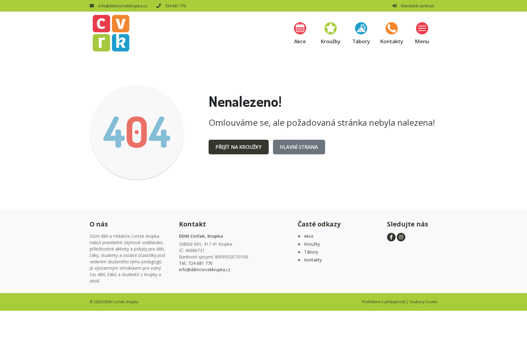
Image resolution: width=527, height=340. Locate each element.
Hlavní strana (299, 147)
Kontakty (312, 260)
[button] (422, 33)
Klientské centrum (417, 6)
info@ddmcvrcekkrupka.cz (122, 6)
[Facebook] (391, 237)
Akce (308, 236)
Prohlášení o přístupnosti (384, 301)
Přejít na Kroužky (239, 147)
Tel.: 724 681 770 (196, 263)
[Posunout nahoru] (513, 326)
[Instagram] (401, 237)
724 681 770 (175, 6)
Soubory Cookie (423, 301)
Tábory (311, 252)
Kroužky (312, 244)
